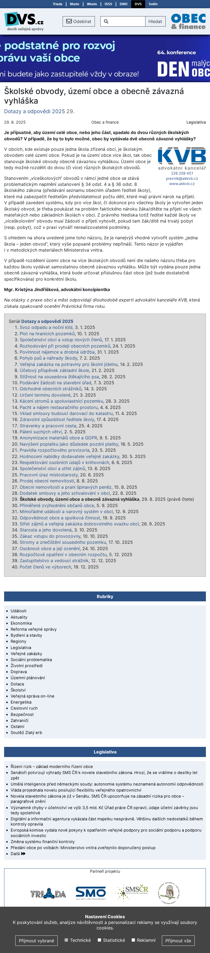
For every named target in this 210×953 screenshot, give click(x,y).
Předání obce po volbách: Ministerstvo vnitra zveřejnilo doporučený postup (83, 847)
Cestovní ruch (24, 708)
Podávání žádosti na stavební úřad (55, 382)
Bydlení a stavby (26, 635)
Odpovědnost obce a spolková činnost (60, 517)
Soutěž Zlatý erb (26, 732)
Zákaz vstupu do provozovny (50, 536)
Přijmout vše (178, 940)
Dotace (17, 684)
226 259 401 (182, 173)
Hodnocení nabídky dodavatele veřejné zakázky (69, 456)
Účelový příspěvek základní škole (54, 370)
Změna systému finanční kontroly (43, 841)
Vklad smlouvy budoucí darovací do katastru (66, 413)
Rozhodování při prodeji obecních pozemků (65, 346)
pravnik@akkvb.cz (182, 178)
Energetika (21, 702)
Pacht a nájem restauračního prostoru (59, 407)
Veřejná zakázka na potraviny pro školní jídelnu (69, 364)
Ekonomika (21, 623)
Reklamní (146, 940)
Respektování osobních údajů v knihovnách (64, 462)
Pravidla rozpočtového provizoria (54, 450)
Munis (74, 4)
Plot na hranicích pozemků (47, 333)
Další (16, 853)
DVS (138, 4)
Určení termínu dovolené (45, 395)
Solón (153, 4)
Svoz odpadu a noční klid (46, 327)
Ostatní (17, 726)
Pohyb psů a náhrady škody (48, 358)
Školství (18, 690)
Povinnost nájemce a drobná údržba (57, 352)
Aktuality (19, 617)
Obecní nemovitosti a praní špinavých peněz (66, 487)
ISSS (108, 4)
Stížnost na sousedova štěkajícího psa (59, 376)
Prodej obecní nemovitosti (47, 480)
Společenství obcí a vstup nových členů (61, 339)
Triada (57, 4)
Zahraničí (19, 720)
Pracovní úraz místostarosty (49, 474)
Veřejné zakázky (26, 653)
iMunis (92, 4)
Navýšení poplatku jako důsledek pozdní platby (69, 444)
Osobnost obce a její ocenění (50, 548)
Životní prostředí (27, 665)
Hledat (155, 21)
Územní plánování (28, 677)
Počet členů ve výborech (45, 567)
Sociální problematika (31, 659)
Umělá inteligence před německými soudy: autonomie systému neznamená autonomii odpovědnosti (107, 784)
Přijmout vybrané (36, 940)
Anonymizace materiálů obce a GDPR (58, 437)
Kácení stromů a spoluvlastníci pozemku (61, 401)
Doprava (19, 671)
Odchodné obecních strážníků (50, 388)
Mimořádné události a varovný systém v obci (66, 511)
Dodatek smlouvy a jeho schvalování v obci (65, 493)
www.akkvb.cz (182, 183)
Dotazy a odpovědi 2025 (34, 111)
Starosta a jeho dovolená (46, 530)
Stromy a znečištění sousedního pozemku (63, 542)
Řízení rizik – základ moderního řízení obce (52, 766)
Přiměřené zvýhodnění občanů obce (57, 505)
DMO (123, 4)
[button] (79, 21)
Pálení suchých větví (41, 431)
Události (19, 610)
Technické (80, 940)
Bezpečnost (22, 714)
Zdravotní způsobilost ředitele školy (57, 419)
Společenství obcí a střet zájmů (52, 468)
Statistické (113, 940)
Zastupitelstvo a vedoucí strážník (54, 560)
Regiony (18, 641)
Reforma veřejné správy (34, 629)
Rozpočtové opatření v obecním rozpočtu (63, 554)
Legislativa (196, 122)
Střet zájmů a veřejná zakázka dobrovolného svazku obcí (79, 524)
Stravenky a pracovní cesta (48, 425)
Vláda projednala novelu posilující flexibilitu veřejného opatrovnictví (76, 790)
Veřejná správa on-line (32, 696)
